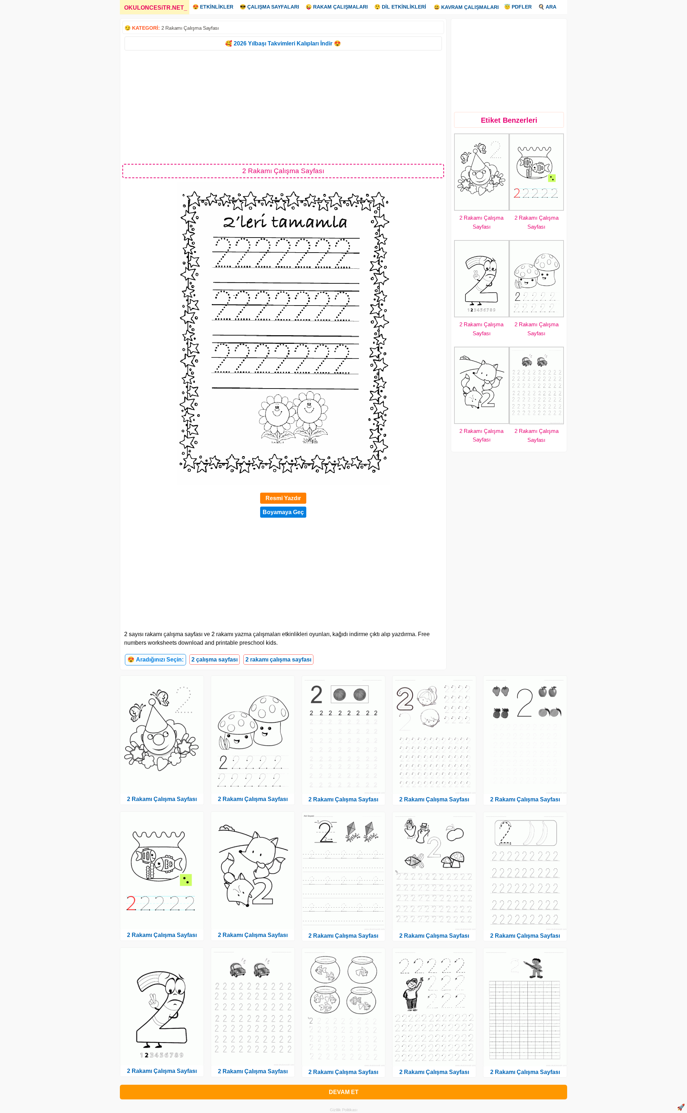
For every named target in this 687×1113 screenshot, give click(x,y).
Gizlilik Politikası (343, 1110)
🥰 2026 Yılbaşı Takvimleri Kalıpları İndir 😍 (283, 43)
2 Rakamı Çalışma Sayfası (190, 28)
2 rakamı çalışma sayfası (278, 659)
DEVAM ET (344, 1092)
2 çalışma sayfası (214, 659)
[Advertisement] (283, 107)
